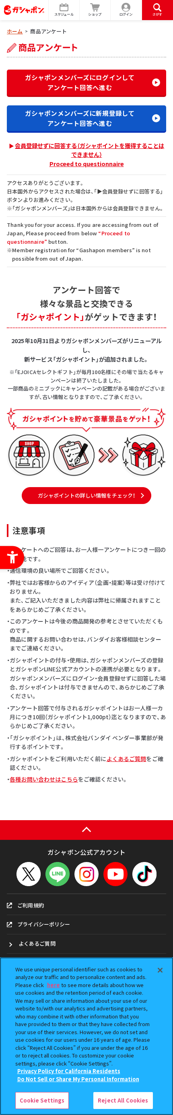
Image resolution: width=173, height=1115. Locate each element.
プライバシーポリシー (43, 924)
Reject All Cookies (123, 1100)
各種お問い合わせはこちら (44, 779)
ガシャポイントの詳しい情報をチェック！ (86, 495)
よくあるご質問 (126, 759)
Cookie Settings (42, 1100)
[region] (86, 1036)
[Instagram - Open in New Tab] (86, 874)
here (53, 985)
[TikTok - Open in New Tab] (144, 874)
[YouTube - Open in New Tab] (115, 874)
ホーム (15, 31)
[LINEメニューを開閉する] (57, 874)
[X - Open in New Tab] (28, 874)
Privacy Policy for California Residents (68, 1071)
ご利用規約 (30, 905)
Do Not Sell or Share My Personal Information (78, 1079)
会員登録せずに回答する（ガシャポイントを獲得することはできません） (89, 154)
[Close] (160, 970)
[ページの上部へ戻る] (86, 830)
